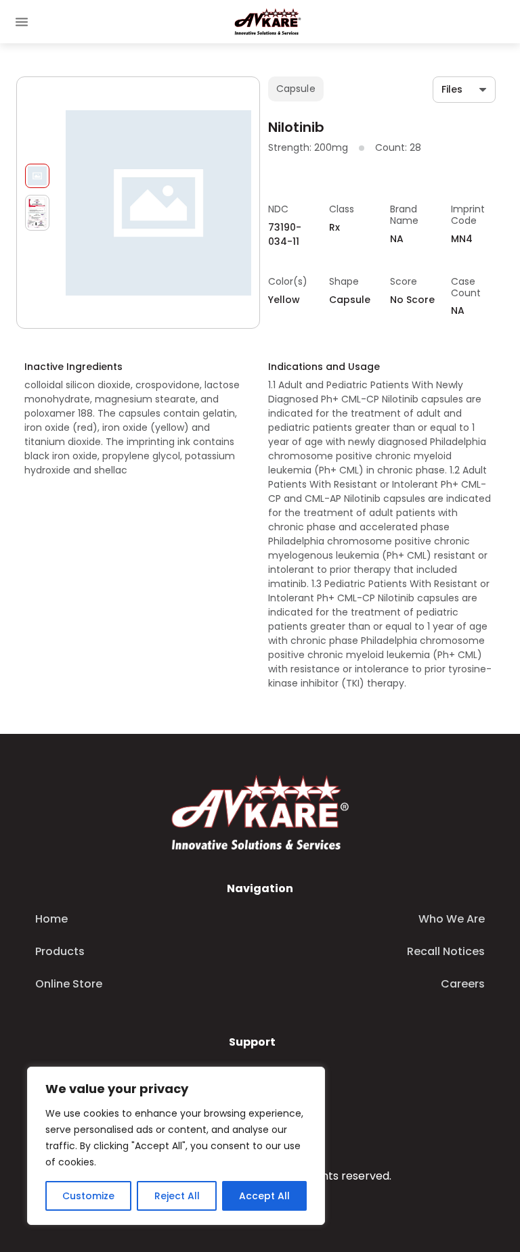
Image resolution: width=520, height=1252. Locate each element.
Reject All (177, 1196)
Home (51, 919)
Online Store (68, 984)
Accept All (264, 1196)
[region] (176, 1146)
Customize (88, 1196)
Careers (463, 984)
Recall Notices (446, 951)
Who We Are (451, 919)
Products (60, 951)
